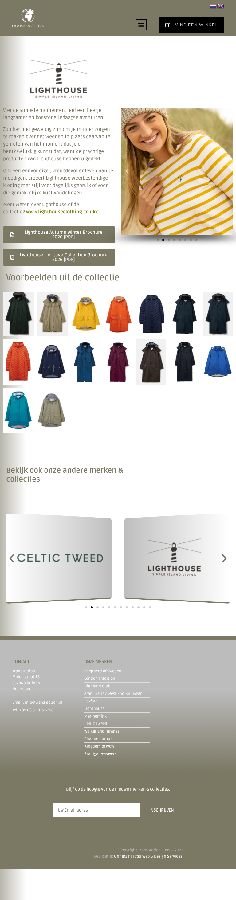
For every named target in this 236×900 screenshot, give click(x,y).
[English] (220, 6)
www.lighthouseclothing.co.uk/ (62, 212)
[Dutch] (213, 6)
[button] (141, 24)
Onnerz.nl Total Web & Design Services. (148, 856)
